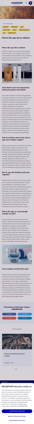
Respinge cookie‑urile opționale (17, 416)
